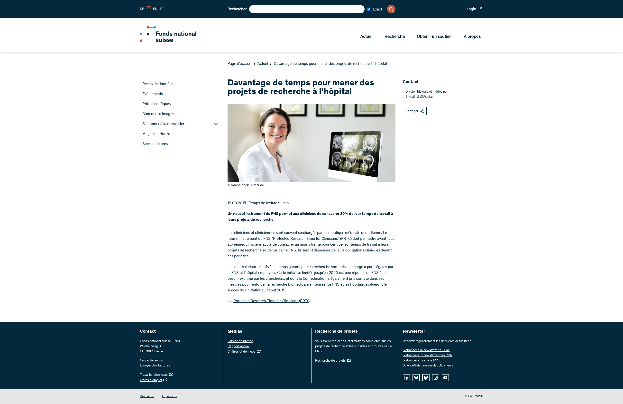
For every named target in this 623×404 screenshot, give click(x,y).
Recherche (395, 37)
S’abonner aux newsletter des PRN (427, 355)
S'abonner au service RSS (421, 360)
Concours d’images (158, 114)
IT (161, 9)
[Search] (391, 9)
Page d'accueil (240, 64)
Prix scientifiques (156, 104)
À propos (472, 37)
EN (155, 9)
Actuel (366, 37)
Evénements (152, 94)
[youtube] (445, 377)
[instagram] (435, 377)
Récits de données (157, 84)
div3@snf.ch (425, 97)
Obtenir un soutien (434, 37)
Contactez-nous (151, 360)
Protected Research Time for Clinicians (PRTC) (272, 301)
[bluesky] (416, 377)
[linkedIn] (406, 377)
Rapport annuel (238, 346)
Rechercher (237, 9)
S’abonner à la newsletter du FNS (426, 350)
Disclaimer (147, 396)
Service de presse (156, 144)
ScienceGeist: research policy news (428, 365)
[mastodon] (426, 377)
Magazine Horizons (158, 134)
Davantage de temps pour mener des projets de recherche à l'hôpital (330, 64)
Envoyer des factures (155, 365)
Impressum (169, 396)
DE (142, 9)
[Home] (175, 41)
